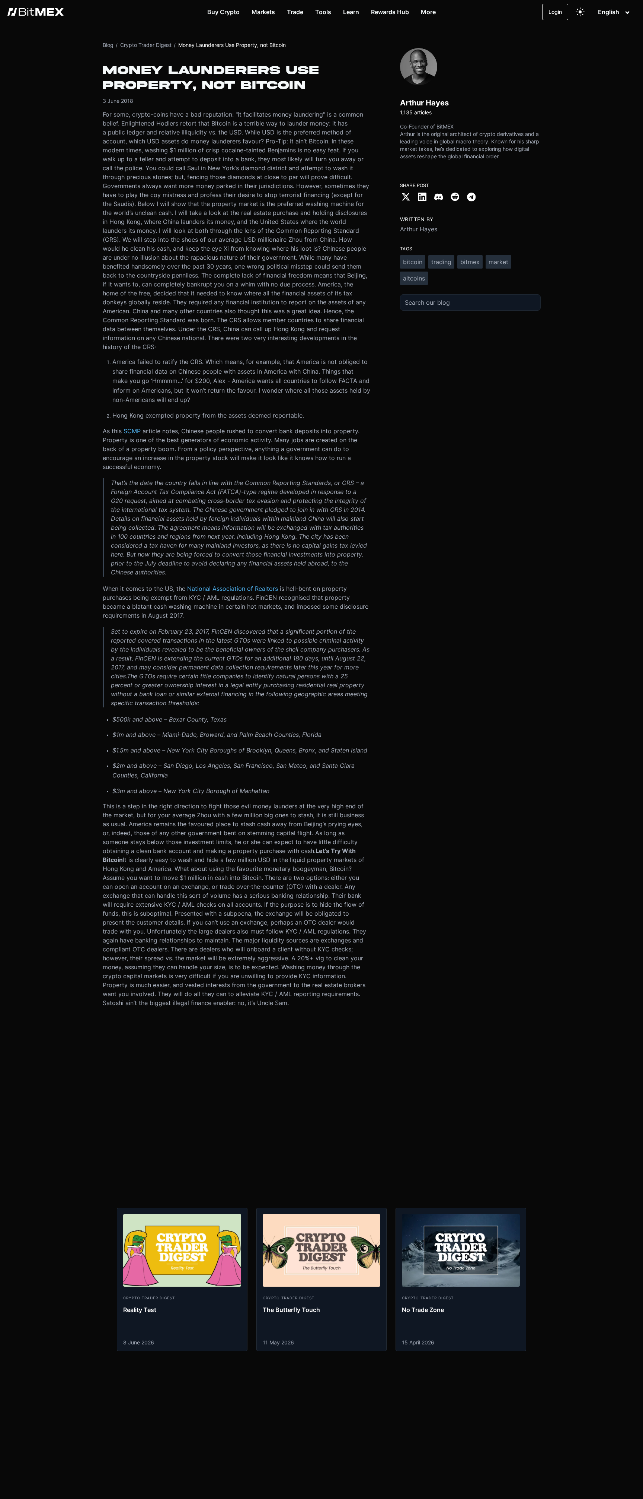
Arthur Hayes (418, 229)
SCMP (132, 431)
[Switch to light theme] (580, 11)
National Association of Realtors (232, 588)
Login (555, 12)
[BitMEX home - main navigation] (35, 12)
